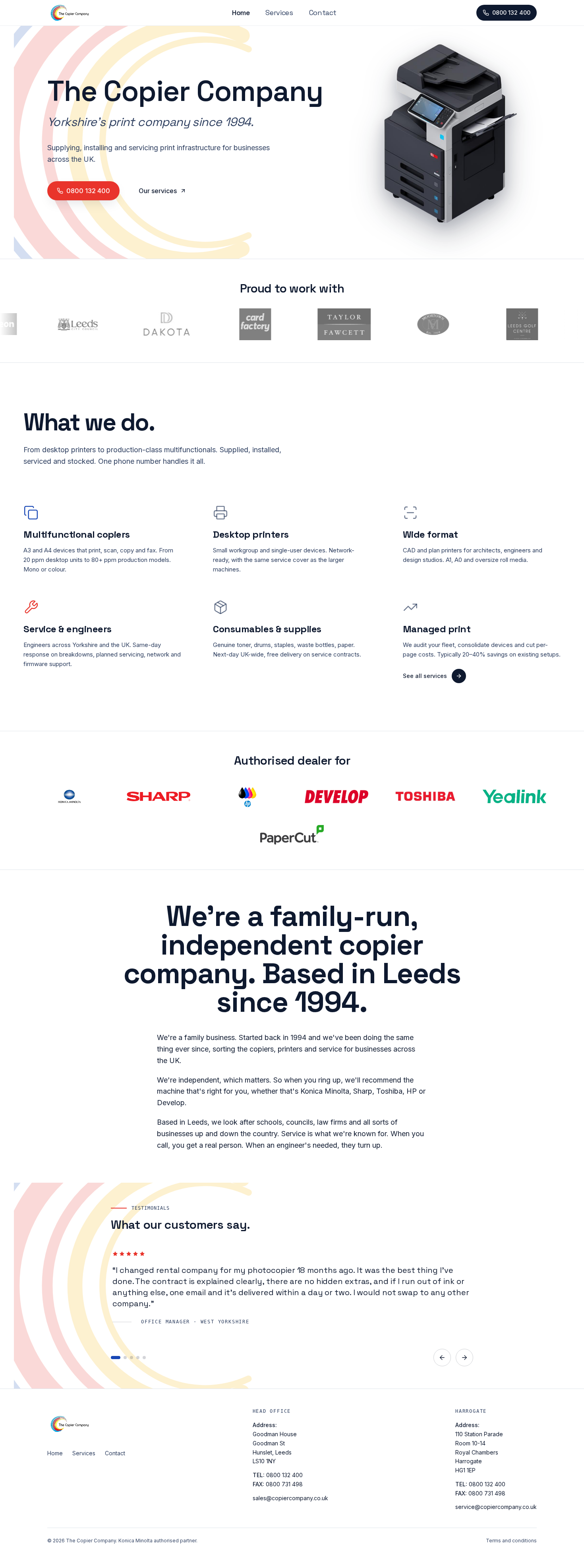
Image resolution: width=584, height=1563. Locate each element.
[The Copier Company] (86, 1424)
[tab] (112, 1357)
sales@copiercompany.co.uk (290, 1498)
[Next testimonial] (464, 1357)
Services (279, 12)
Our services (158, 191)
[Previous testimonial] (442, 1357)
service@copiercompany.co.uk (496, 1506)
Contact (322, 12)
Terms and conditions (511, 1541)
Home (241, 12)
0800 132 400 (511, 12)
